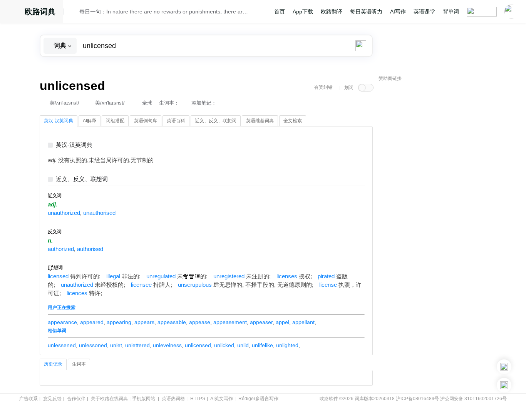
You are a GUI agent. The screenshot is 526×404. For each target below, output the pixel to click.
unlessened (62, 345)
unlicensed (198, 345)
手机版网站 (143, 398)
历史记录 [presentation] (53, 364)
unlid (243, 345)
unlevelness (167, 345)
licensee (141, 285)
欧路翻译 (331, 11)
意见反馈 (52, 398)
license (328, 285)
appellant (303, 322)
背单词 (451, 11)
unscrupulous (195, 285)
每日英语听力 (366, 11)
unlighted (287, 345)
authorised (90, 249)
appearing (119, 322)
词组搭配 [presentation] (115, 120)
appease (199, 322)
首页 (279, 11)
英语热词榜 (173, 398)
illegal (113, 276)
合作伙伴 (76, 398)
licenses (286, 276)
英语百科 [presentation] (176, 120)
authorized (61, 249)
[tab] (58, 121)
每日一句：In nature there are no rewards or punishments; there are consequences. (163, 11)
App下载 (303, 11)
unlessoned (93, 345)
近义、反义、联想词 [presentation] (215, 120)
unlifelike (262, 345)
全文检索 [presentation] (292, 120)
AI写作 (398, 11)
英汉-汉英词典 (74, 145)
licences (77, 293)
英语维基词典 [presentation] (260, 120)
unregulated (161, 276)
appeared (92, 322)
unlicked (224, 345)
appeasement (230, 322)
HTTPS (197, 398)
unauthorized (64, 213)
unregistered (229, 276)
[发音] (73, 13)
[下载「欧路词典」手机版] (504, 366)
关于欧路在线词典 (109, 398)
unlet (116, 345)
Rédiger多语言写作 (258, 398)
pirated (326, 276)
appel (282, 322)
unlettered (137, 345)
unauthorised (99, 213)
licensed (58, 276)
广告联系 (28, 398)
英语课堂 (424, 11)
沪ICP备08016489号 (417, 398)
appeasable (171, 322)
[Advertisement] (436, 201)
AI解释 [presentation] (89, 120)
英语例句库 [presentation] (145, 120)
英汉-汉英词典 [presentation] (58, 120)
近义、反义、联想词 (82, 179)
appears (144, 322)
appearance (62, 322)
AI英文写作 (221, 398)
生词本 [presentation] (79, 364)
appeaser (261, 322)
